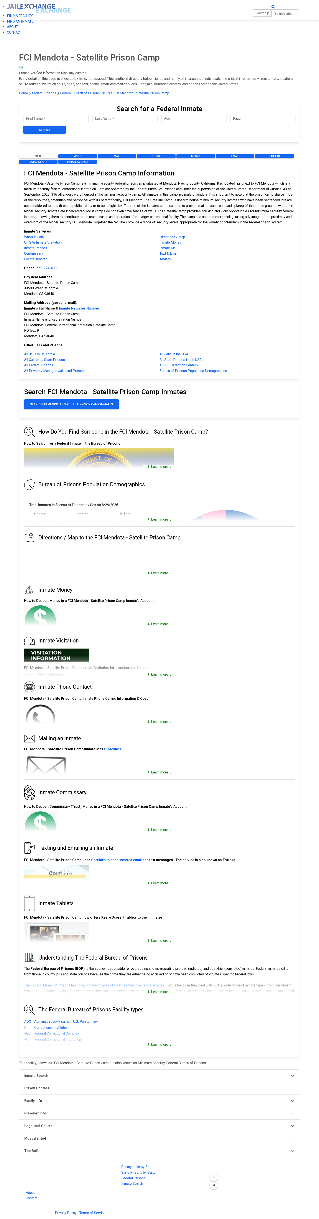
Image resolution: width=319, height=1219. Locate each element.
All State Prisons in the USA (181, 360)
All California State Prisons (44, 360)
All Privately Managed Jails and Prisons (54, 371)
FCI (27, 1039)
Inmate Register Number (79, 308)
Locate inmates (36, 259)
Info (38, 156)
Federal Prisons (44, 93)
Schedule (143, 668)
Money (195, 156)
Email (235, 156)
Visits (78, 156)
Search (44, 129)
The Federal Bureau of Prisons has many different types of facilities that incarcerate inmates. (94, 985)
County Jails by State (137, 1167)
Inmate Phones (35, 248)
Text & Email (169, 253)
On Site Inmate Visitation (43, 242)
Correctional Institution (51, 1028)
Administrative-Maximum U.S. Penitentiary (66, 1021)
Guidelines (112, 749)
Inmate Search (77, 161)
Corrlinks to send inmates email (116, 860)
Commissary (38, 161)
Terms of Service (92, 1213)
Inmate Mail (168, 248)
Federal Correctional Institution (57, 1039)
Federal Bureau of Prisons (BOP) (85, 93)
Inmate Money (170, 242)
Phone (156, 156)
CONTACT (14, 32)
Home (23, 93)
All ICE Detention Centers (179, 365)
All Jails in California (39, 354)
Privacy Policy (66, 1213)
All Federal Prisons (38, 365)
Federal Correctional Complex (56, 1033)
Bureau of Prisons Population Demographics (193, 371)
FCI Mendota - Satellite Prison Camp (141, 93)
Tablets (274, 156)
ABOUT (12, 27)
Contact (31, 1198)
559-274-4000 (47, 268)
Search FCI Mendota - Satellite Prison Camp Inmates (71, 404)
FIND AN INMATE (20, 21)
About (30, 1193)
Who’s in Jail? (34, 237)
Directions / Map (172, 237)
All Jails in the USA (174, 354)
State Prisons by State (138, 1172)
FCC (27, 1033)
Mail (117, 156)
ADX (27, 1021)
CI (26, 1028)
